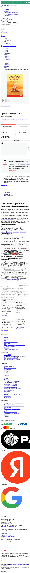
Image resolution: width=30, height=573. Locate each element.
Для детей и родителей (10, 382)
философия (9, 232)
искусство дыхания (18, 229)
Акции (6, 54)
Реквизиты (7, 343)
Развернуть (4, 185)
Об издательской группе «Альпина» (14, 345)
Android (27, 164)
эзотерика (23, 232)
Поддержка (7, 15)
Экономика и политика (10, 385)
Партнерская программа (11, 349)
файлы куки (13, 564)
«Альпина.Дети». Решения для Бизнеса (15, 356)
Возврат (6, 11)
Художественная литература (12, 381)
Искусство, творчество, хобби (12, 388)
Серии (6, 51)
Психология (7, 376)
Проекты (6, 348)
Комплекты (7, 396)
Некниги (6, 393)
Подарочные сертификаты (11, 12)
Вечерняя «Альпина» (10, 346)
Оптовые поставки (9, 361)
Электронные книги (10, 368)
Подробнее (12, 170)
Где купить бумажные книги (12, 409)
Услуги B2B (7, 355)
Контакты (7, 59)
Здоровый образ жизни (10, 387)
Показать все (24, 285)
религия (3, 232)
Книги (6, 337)
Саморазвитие (8, 374)
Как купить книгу (9, 404)
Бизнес (6, 378)
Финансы (6, 379)
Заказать (18, 312)
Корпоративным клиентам (11, 14)
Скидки (6, 50)
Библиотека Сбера (9, 390)
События (6, 48)
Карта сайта (7, 397)
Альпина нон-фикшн (22, 283)
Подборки (7, 53)
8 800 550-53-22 (5, 18)
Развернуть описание (7, 219)
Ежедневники (8, 391)
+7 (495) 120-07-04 (6, 535)
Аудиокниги (7, 369)
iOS (23, 164)
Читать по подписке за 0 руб (9, 5)
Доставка (6, 9)
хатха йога (16, 232)
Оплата (6, 415)
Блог (5, 57)
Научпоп (6, 375)
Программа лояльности (10, 412)
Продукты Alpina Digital (11, 358)
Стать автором (11, 536)
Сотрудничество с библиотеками (13, 403)
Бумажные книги (9, 366)
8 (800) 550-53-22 (5, 533)
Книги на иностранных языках (13, 394)
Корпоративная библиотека (12, 359)
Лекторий (7, 43)
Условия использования (11, 342)
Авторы (6, 56)
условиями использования (12, 279)
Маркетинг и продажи (10, 384)
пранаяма (6, 234)
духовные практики (6, 229)
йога (2, 234)
